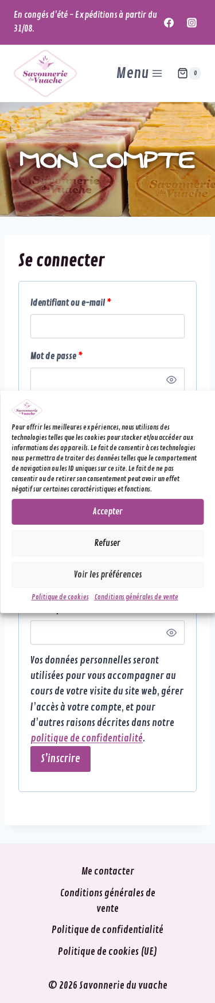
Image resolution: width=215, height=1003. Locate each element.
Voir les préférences (108, 574)
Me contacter (107, 871)
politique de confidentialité (86, 738)
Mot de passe (76, 356)
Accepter (108, 511)
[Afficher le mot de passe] (171, 379)
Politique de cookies (60, 597)
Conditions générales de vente (136, 597)
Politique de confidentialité (107, 930)
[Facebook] (169, 22)
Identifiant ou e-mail (90, 303)
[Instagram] (191, 22)
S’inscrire (60, 758)
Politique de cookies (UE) (107, 952)
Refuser (107, 543)
